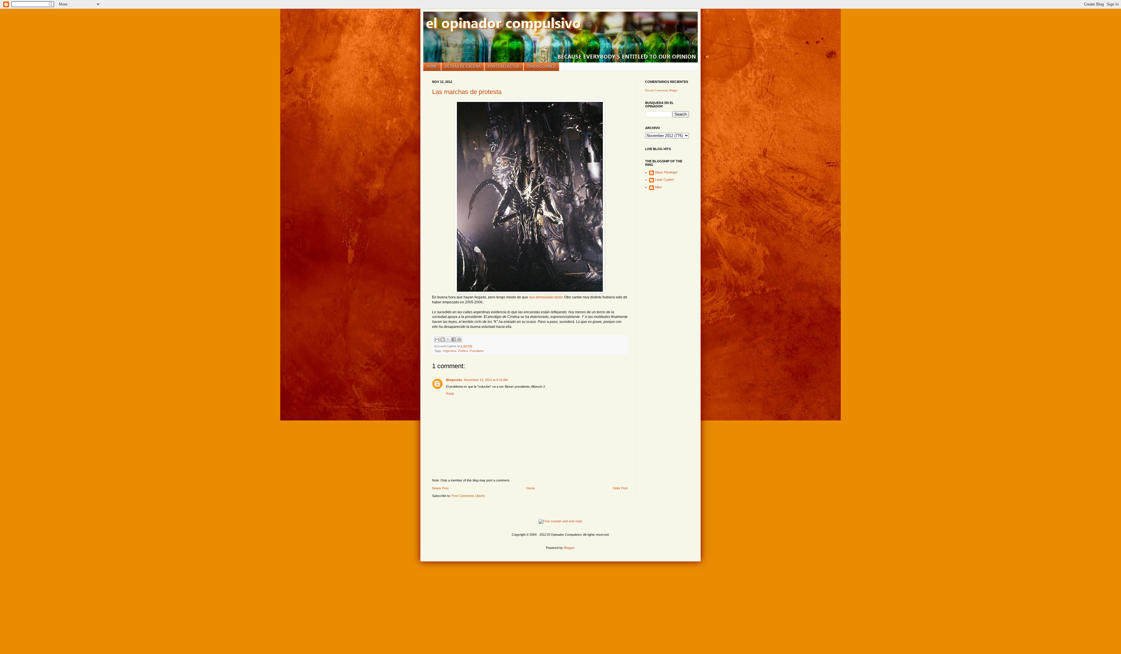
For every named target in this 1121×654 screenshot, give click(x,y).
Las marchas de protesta (467, 91)
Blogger (569, 547)
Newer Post (440, 488)
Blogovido (454, 380)
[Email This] (437, 339)
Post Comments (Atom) (468, 496)
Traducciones (541, 67)
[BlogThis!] (442, 339)
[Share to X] (448, 339)
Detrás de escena (463, 67)
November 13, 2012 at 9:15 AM (486, 380)
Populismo (477, 350)
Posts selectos (503, 67)
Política (463, 350)
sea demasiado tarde (546, 297)
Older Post (620, 488)
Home (432, 67)
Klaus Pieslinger (666, 172)
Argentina (449, 350)
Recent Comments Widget (661, 90)
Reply (450, 393)
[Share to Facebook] (454, 339)
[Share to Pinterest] (459, 339)
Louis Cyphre (664, 179)
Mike (658, 187)
